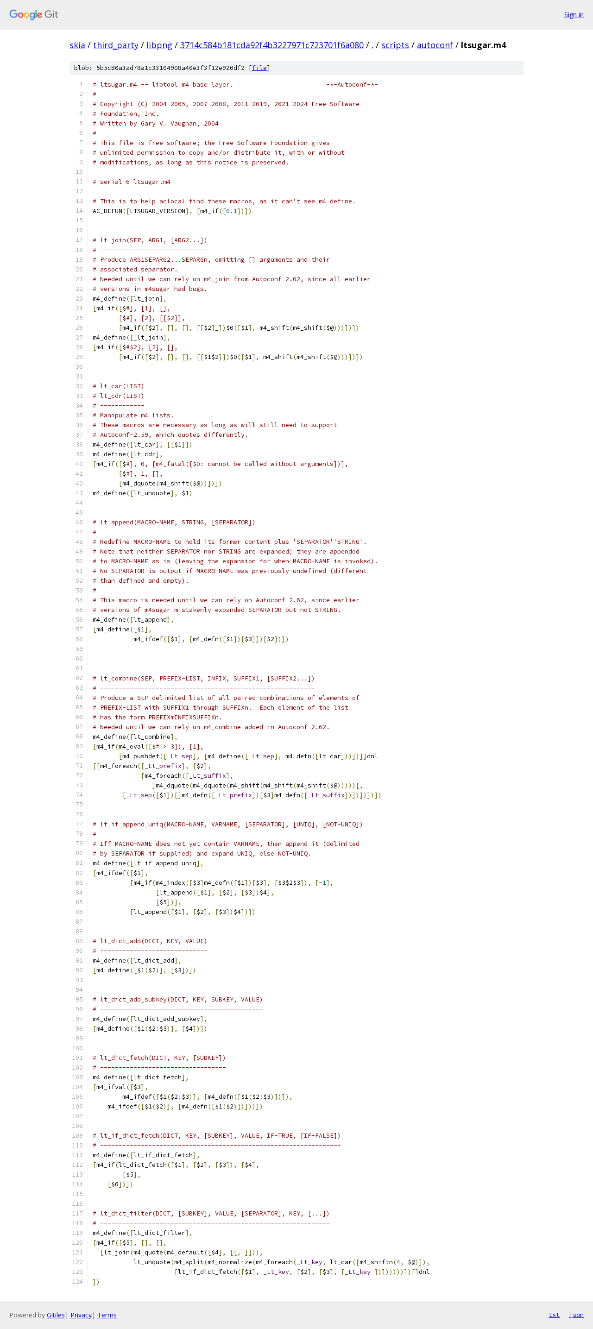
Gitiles (56, 1314)
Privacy (81, 1314)
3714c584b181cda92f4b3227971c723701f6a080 (272, 44)
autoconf (435, 44)
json (576, 1314)
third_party (116, 44)
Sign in (574, 14)
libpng (159, 44)
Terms (107, 1314)
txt (554, 1314)
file (259, 68)
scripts (395, 44)
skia (77, 44)
